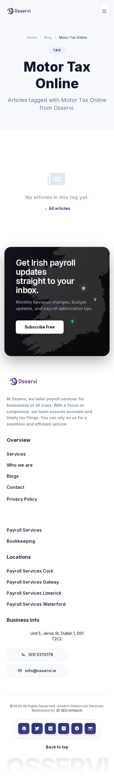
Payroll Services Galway (33, 582)
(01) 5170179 (40, 654)
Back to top (57, 747)
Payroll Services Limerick (34, 593)
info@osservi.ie (40, 670)
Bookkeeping (21, 541)
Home (32, 37)
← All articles (57, 208)
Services (16, 454)
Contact (15, 487)
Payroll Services (24, 530)
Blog (48, 37)
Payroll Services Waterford (36, 604)
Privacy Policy (22, 499)
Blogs (13, 476)
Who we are (20, 465)
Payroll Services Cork (30, 571)
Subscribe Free (40, 327)
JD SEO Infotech (69, 710)
